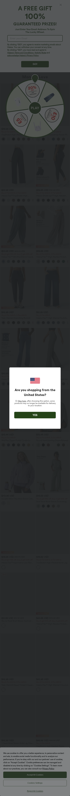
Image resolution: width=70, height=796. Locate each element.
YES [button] (35, 414)
